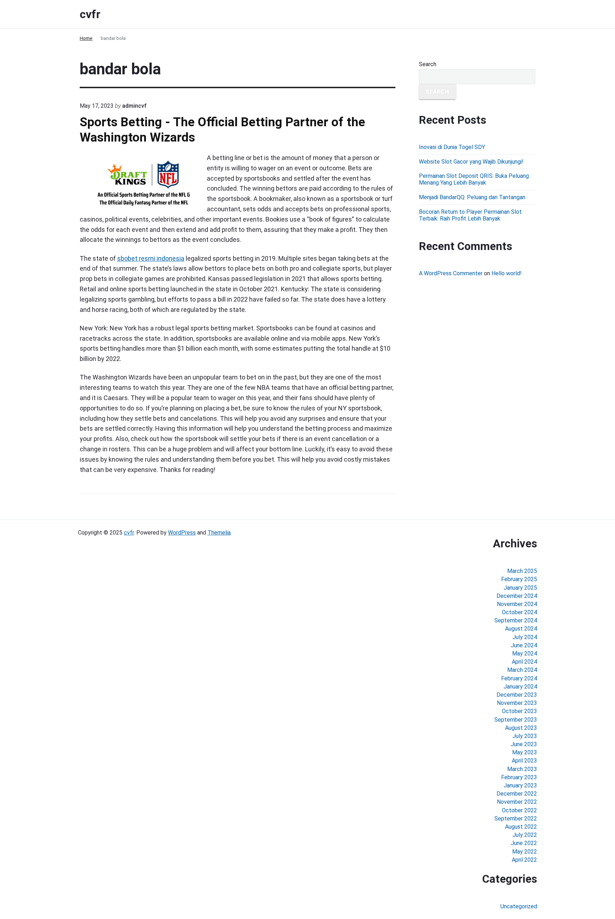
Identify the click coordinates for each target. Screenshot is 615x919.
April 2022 (524, 859)
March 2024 (522, 669)
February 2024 (519, 678)
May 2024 (524, 653)
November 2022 (517, 801)
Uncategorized (518, 906)
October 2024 (519, 612)
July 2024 (524, 637)
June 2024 (524, 645)
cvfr (129, 532)
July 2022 (524, 835)
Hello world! (507, 273)
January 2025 (520, 587)
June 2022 (524, 843)
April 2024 (524, 661)
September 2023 (515, 719)
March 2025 (522, 571)
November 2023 (517, 703)
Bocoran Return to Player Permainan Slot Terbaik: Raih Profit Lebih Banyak (470, 215)
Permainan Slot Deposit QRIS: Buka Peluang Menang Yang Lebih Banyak (474, 179)
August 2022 (521, 826)
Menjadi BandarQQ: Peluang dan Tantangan (472, 197)
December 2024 (516, 596)
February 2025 (519, 579)
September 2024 (515, 620)
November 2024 (517, 604)
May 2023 (524, 752)
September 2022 (515, 818)
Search (427, 64)
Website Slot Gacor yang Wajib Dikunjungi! (471, 161)
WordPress (182, 532)
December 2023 (516, 694)
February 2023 (519, 777)
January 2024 (520, 686)
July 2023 (524, 736)
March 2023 (522, 769)
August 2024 (521, 628)
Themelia (219, 532)
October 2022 (519, 810)
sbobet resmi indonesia (150, 258)
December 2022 (516, 793)
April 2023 (524, 760)
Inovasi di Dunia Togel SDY (452, 147)
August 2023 (521, 727)
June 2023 (524, 744)
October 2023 (519, 711)
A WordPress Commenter (451, 273)
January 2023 (520, 785)
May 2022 (524, 851)
